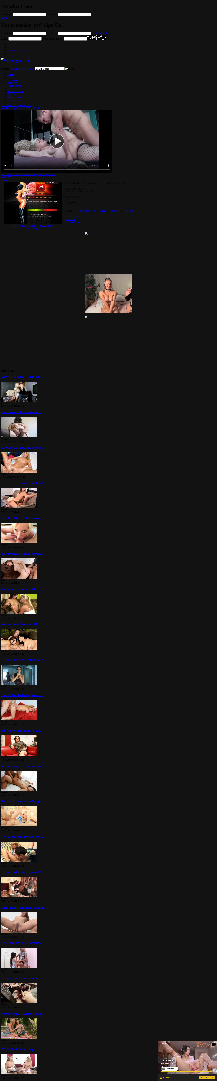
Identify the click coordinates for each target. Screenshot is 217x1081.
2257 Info (70, 219)
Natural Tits (127, 210)
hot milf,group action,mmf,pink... (23, 766)
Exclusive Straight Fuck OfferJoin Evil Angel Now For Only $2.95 (20, 107)
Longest (12, 88)
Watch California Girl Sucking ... (22, 518)
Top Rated (13, 83)
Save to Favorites (73, 216)
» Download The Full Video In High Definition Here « (28, 174)
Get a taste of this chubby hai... (21, 412)
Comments (6, 180)
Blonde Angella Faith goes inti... (22, 695)
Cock (94, 210)
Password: (52, 14)
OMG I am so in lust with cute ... (22, 836)
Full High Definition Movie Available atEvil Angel (33, 227)
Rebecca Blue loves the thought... (22, 801)
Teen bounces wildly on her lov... (22, 553)
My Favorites (14, 97)
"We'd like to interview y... (18, 1049)
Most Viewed (14, 85)
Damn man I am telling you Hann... (24, 907)
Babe (79, 210)
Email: (4, 38)
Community (14, 100)
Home (11, 74)
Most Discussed (16, 91)
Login (4, 17)
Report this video (73, 222)
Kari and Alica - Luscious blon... (22, 1013)
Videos (13, 68)
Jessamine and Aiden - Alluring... (22, 589)
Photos (21, 68)
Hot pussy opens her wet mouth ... (23, 978)
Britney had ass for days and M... (23, 872)
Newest (11, 77)
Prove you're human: (52, 38)
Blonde (87, 210)
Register (16, 50)
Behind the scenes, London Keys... (23, 660)
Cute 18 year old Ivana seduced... (23, 447)
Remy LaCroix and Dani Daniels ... (24, 483)
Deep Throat (114, 210)
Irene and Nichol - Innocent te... (21, 943)
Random (12, 94)
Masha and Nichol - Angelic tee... (22, 376)
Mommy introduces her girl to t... (22, 624)
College (102, 210)
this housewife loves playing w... (21, 730)
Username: (6, 14)
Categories (13, 80)
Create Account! (99, 33)
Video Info (6, 177)
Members (30, 68)
